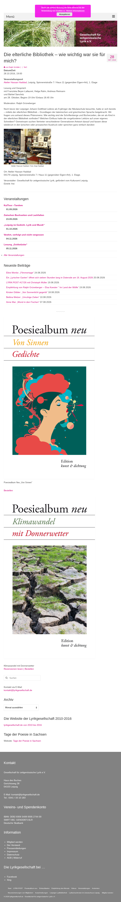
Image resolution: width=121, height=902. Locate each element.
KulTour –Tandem (13, 205)
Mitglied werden (15, 842)
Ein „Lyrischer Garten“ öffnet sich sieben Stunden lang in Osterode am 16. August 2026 (49, 277)
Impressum (12, 851)
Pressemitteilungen (16, 848)
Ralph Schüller (14, 67)
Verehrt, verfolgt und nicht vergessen (24, 234)
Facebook (12, 876)
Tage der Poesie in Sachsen (27, 741)
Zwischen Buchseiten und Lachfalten (24, 215)
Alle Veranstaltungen (14, 255)
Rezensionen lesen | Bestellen (19, 669)
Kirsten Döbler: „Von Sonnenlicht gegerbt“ (27, 292)
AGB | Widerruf (14, 857)
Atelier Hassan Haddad (15, 82)
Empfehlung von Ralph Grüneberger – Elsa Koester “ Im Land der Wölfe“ (42, 287)
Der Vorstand (13, 845)
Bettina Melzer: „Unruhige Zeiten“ (22, 297)
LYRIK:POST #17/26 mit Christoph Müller (26, 282)
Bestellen (8, 490)
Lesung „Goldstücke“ (15, 244)
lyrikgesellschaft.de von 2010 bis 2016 (23, 725)
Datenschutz (13, 854)
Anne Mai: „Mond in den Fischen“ (22, 302)
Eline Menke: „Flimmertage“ (20, 272)
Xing (9, 880)
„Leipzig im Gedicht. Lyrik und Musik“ (24, 225)
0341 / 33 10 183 (17, 797)
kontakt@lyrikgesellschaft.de (18, 690)
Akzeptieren (64, 14)
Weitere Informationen (75, 10)
